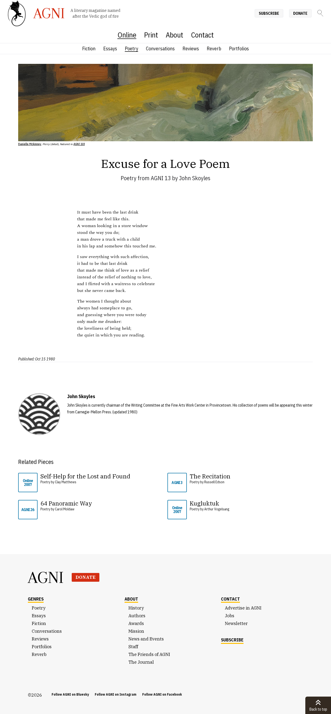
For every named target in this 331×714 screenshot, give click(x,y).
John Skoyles (194, 178)
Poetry (131, 48)
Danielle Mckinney (29, 144)
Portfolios (239, 48)
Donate (300, 13)
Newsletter (236, 623)
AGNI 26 (27, 509)
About (174, 34)
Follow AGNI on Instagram (115, 694)
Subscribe (269, 13)
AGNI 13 (161, 178)
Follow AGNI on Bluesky (70, 694)
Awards (136, 623)
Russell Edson (214, 482)
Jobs (229, 615)
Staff (133, 646)
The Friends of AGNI (149, 654)
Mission (136, 631)
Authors (136, 615)
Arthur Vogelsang (216, 509)
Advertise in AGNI (243, 608)
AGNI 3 (177, 482)
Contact (202, 34)
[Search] (320, 13)
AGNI (46, 577)
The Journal (141, 662)
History (136, 608)
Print (151, 34)
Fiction (88, 48)
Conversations (160, 48)
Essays (110, 48)
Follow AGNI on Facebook (162, 694)
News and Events (146, 639)
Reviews (190, 48)
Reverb (214, 48)
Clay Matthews (65, 482)
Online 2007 (28, 482)
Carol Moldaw (64, 509)
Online (127, 34)
